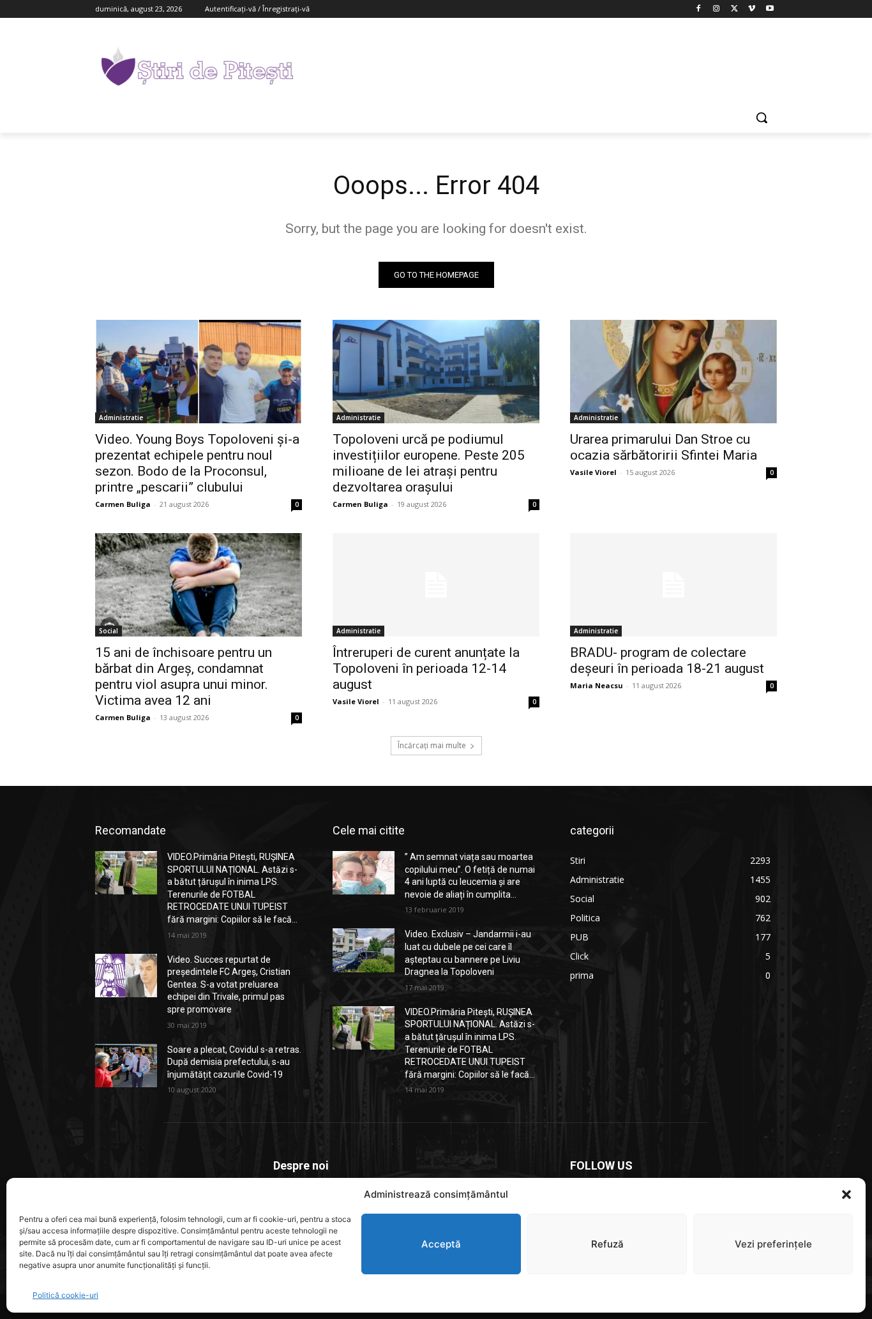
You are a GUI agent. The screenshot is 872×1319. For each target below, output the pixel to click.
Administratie (121, 417)
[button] (846, 1194)
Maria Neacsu (596, 685)
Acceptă (441, 1244)
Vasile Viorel (593, 472)
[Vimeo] (751, 9)
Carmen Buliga (123, 504)
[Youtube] (769, 9)
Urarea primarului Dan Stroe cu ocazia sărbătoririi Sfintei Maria (663, 447)
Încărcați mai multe (432, 745)
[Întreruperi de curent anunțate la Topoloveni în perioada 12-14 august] (436, 585)
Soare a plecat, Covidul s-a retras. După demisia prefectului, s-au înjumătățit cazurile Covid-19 (234, 1062)
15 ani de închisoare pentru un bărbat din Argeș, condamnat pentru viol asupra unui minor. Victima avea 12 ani (183, 676)
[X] (734, 9)
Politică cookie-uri (65, 1295)
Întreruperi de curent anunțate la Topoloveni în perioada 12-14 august (426, 668)
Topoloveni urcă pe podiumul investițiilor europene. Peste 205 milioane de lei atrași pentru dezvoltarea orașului (429, 463)
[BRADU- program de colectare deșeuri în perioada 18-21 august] (673, 585)
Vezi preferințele (773, 1244)
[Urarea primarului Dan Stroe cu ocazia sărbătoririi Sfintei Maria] (673, 371)
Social (108, 630)
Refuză (607, 1244)
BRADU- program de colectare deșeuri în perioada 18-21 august (667, 660)
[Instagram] (716, 9)
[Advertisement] (531, 64)
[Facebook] (698, 9)
